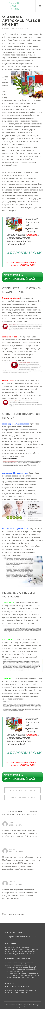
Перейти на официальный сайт (20, 277)
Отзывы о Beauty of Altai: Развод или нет (25, 790)
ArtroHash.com (24, 253)
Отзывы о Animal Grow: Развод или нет (24, 797)
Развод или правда (13, 5)
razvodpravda (20, 28)
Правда (6, 28)
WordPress (19, 1004)
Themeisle (27, 1006)
